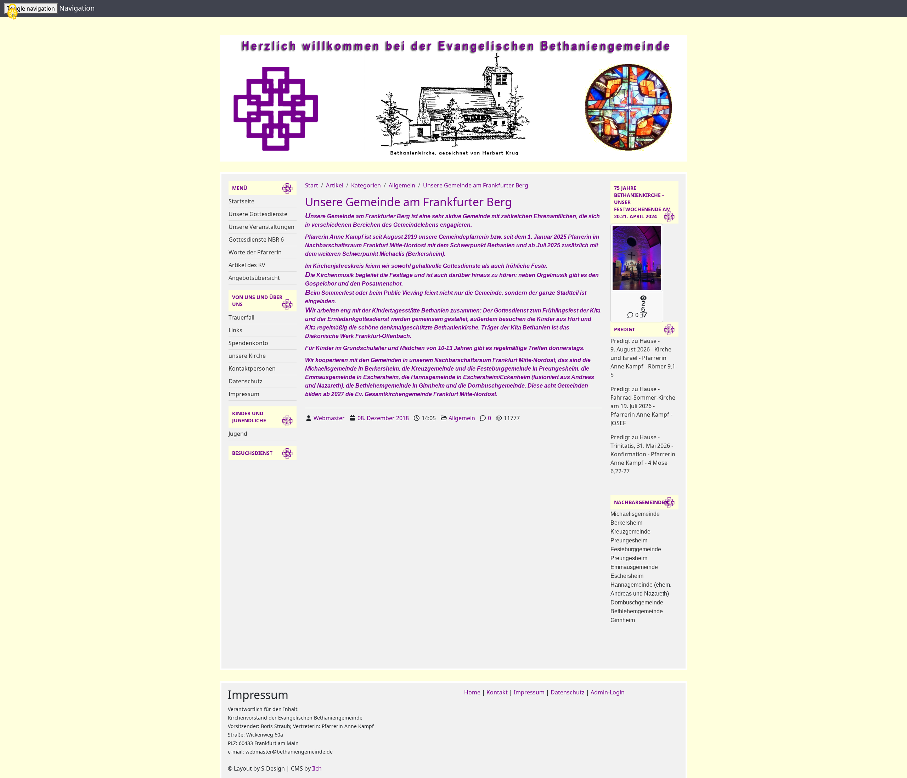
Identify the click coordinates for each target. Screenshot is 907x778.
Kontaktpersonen (252, 368)
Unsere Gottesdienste (258, 214)
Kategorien (366, 185)
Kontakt (497, 692)
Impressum (244, 394)
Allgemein (402, 185)
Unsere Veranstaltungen (261, 227)
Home (472, 692)
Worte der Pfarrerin (255, 252)
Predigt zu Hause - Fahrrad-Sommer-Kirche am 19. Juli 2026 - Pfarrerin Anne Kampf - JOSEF (642, 406)
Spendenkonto (248, 343)
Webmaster (329, 418)
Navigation (77, 8)
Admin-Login (608, 692)
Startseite (241, 201)
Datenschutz (246, 381)
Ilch (317, 768)
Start (311, 185)
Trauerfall (241, 317)
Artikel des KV (247, 265)
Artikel (334, 185)
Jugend (238, 434)
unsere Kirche (247, 356)
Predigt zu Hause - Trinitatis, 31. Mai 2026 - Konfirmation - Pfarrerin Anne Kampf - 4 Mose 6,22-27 (642, 454)
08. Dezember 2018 (383, 418)
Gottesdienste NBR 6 (256, 239)
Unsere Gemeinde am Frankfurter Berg (475, 185)
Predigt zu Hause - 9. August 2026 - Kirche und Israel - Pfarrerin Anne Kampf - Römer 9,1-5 (643, 358)
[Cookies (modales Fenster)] (12, 12)
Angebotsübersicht (254, 278)
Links (235, 330)
